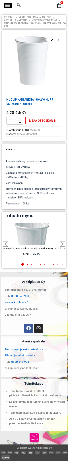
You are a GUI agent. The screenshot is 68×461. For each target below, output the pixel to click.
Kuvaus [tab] (10, 149)
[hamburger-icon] (8, 5)
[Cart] (59, 5)
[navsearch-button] (18, 5)
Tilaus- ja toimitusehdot (20, 355)
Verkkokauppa (28, 17)
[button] (22, 264)
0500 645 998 (20, 296)
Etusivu (9, 17)
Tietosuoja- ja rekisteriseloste (24, 349)
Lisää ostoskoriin (42, 120)
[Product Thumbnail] (52, 40)
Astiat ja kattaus (15, 20)
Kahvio (46, 17)
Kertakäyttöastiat (44, 20)
